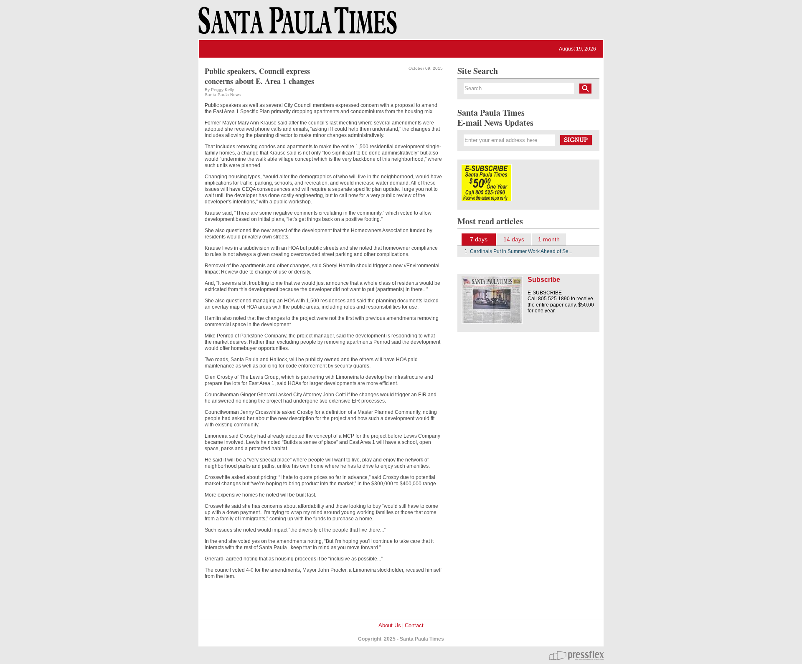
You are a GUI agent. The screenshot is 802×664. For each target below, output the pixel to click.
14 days (513, 239)
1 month (549, 239)
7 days (478, 239)
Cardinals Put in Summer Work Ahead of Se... (521, 251)
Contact (414, 625)
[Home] (296, 24)
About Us (389, 625)
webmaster (576, 655)
